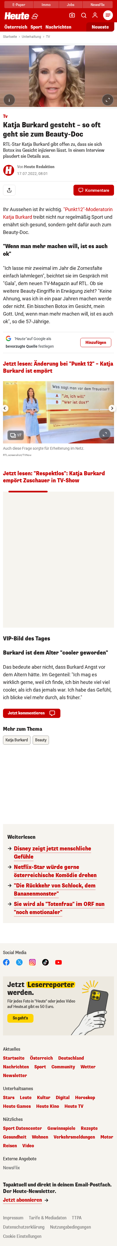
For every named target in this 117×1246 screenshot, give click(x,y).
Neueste (100, 27)
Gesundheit (14, 1137)
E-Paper (19, 4)
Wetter (88, 1067)
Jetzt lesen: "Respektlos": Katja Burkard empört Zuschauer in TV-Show (54, 477)
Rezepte (89, 1128)
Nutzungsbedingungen (70, 1227)
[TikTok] (45, 962)
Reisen (10, 1146)
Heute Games (17, 1106)
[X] (19, 962)
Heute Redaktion (39, 166)
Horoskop (85, 1097)
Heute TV (74, 1106)
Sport (36, 27)
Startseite (10, 37)
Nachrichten (16, 1067)
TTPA (77, 1218)
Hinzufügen (95, 342)
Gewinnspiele (61, 1128)
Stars (8, 1097)
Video (28, 1146)
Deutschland (71, 1058)
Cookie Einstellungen (22, 1236)
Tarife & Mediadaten (47, 1218)
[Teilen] (9, 190)
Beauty (41, 740)
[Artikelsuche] (83, 15)
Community (63, 1067)
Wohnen (40, 1137)
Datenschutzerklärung (24, 1227)
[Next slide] (112, 408)
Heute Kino (47, 1106)
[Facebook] (6, 962)
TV (48, 37)
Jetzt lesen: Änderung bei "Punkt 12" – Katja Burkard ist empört (58, 367)
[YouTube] (58, 962)
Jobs (70, 4)
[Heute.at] (16, 15)
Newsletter (15, 1075)
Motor (106, 1137)
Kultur (43, 1097)
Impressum (13, 1218)
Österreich (15, 27)
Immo (46, 4)
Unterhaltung (31, 37)
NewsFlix (97, 4)
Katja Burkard (16, 740)
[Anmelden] (95, 15)
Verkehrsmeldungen (74, 1137)
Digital (63, 1097)
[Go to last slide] (4, 408)
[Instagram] (32, 962)
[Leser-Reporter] (72, 15)
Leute (26, 1097)
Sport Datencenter (22, 1128)
